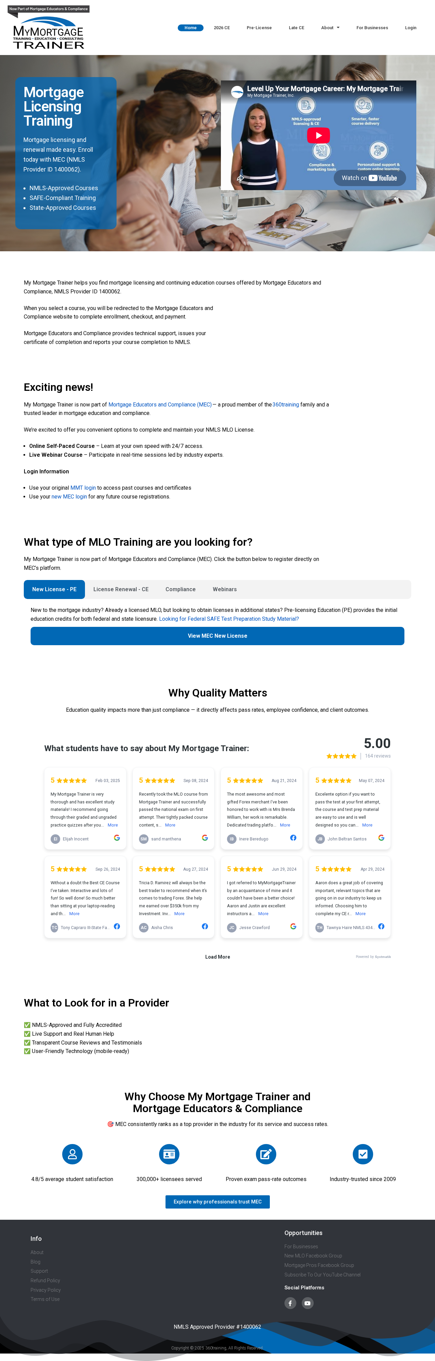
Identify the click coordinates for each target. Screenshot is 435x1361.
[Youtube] (308, 1303)
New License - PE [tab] (54, 589)
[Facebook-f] (290, 1303)
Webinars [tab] (225, 589)
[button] (217, 1202)
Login (410, 27)
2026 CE (222, 27)
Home (191, 27)
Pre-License (259, 27)
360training (285, 404)
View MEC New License (217, 636)
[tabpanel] (217, 629)
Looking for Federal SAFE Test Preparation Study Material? (229, 619)
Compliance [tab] (181, 589)
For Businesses (372, 27)
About (327, 27)
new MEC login (69, 496)
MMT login (83, 488)
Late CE (296, 27)
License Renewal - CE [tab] (121, 589)
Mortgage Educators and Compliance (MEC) (160, 404)
